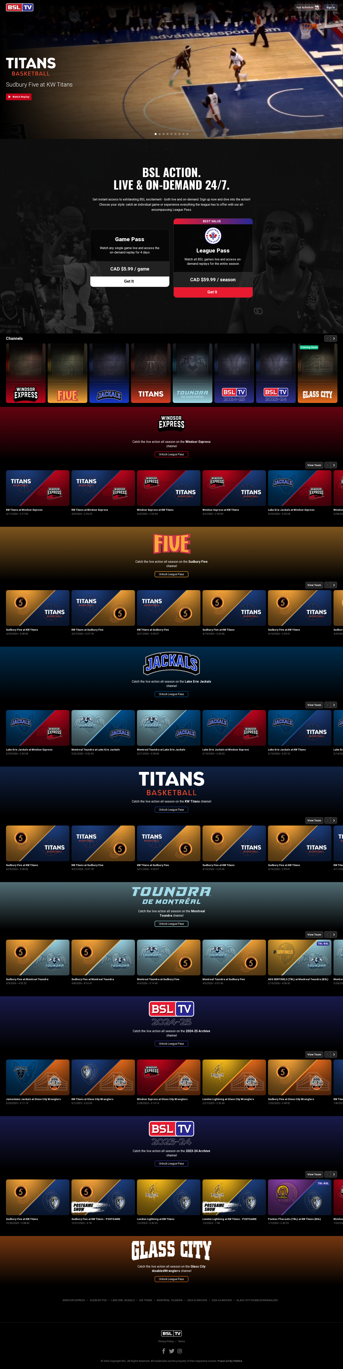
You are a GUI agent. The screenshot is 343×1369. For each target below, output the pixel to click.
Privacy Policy (166, 1341)
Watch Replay (18, 96)
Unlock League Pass (171, 454)
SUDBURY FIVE (98, 1300)
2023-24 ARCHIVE (222, 1300)
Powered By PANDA (230, 1360)
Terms (181, 1341)
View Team (314, 465)
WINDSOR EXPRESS (74, 1300)
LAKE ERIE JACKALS (123, 1300)
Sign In (330, 7)
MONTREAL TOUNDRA (170, 1300)
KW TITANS (145, 1300)
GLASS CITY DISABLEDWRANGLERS (257, 1300)
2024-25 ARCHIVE (197, 1300)
